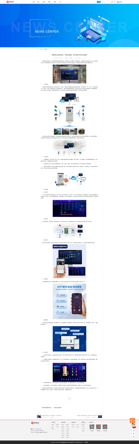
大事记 (52, 426)
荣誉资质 (57, 424)
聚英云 (120, 1)
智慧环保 (67, 437)
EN (115, 1)
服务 (44, 1)
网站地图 (86, 442)
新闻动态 (83, 424)
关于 (60, 1)
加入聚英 (57, 426)
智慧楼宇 (62, 426)
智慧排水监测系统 (57, 407)
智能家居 (62, 435)
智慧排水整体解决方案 (46, 407)
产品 (38, 1)
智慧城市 (67, 424)
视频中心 (77, 424)
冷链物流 (67, 435)
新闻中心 (41, 49)
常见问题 (73, 424)
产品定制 (73, 426)
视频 (49, 1)
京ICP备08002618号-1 (78, 442)
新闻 (55, 1)
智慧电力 (62, 437)
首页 (34, 1)
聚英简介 (52, 424)
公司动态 (83, 426)
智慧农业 (62, 424)
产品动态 (45, 49)
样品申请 (77, 426)
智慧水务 (67, 426)
